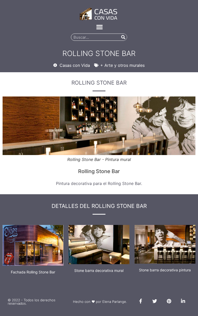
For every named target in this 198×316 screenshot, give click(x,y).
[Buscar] (123, 37)
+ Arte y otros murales (122, 65)
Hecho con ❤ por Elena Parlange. (100, 301)
